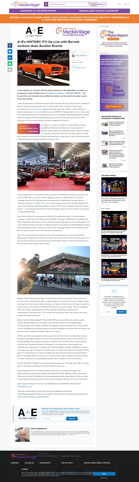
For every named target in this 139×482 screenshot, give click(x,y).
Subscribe (72, 418)
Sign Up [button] (126, 4)
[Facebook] (10, 45)
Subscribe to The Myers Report (38, 11)
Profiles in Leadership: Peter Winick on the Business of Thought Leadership (116, 123)
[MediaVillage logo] (24, 456)
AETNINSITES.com (24, 387)
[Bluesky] (10, 51)
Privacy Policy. (55, 475)
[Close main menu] (115, 469)
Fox (34, 203)
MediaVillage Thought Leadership (99, 11)
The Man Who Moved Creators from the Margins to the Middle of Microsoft (113, 232)
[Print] (10, 69)
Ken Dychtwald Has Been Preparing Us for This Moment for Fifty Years (113, 279)
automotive (37, 112)
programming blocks (34, 109)
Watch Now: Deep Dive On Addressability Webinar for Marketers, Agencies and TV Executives (117, 133)
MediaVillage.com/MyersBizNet (36, 397)
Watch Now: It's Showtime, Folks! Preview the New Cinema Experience (116, 165)
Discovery (45, 203)
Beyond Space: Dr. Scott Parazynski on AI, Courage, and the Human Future (114, 255)
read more (71, 435)
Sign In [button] (119, 4)
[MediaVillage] (27, 4)
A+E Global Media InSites (79, 67)
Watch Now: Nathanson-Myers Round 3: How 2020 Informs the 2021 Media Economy (117, 143)
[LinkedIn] (10, 57)
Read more (104, 478)
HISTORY (70, 93)
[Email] (10, 63)
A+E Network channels (54, 93)
